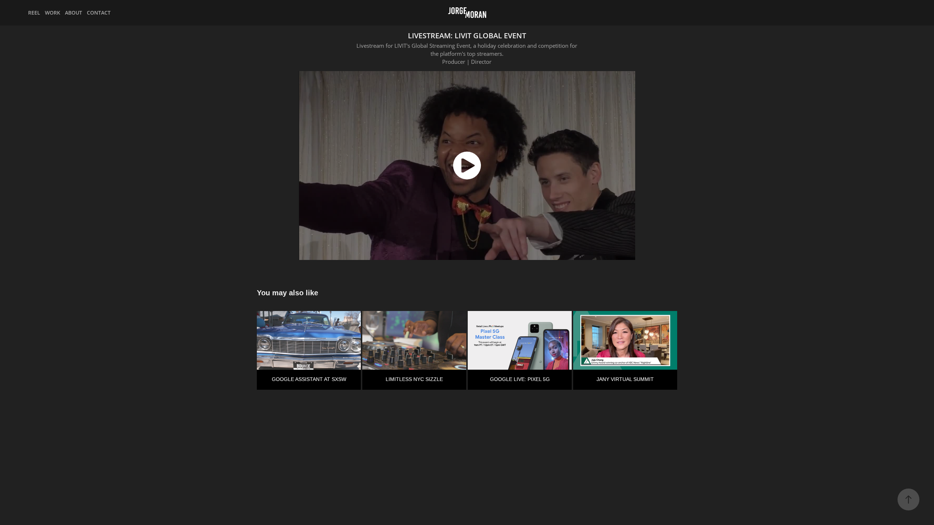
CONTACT (99, 12)
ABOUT (73, 12)
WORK (52, 12)
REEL (34, 12)
